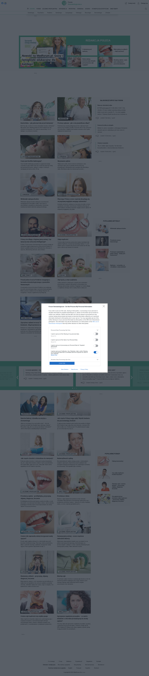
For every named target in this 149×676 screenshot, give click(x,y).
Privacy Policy (84, 369)
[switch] (96, 334)
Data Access (74, 369)
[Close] (104, 306)
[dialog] (74, 338)
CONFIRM (62, 363)
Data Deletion (64, 369)
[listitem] (74, 330)
